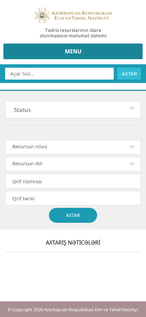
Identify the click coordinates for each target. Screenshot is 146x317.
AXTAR (129, 73)
